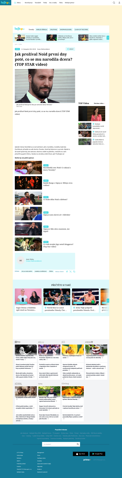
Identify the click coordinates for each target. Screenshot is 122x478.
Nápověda (39, 466)
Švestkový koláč (80, 438)
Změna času (64, 433)
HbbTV (18, 461)
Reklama (19, 458)
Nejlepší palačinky (68, 438)
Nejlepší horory (46, 433)
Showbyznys (28, 2)
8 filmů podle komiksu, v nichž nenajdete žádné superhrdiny (24, 407)
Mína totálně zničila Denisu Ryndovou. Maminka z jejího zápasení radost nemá (97, 38)
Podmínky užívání (21, 463)
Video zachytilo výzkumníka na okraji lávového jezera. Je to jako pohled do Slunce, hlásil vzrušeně (72, 375)
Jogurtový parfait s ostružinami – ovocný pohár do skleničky (95, 356)
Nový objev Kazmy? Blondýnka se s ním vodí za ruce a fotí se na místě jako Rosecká (49, 417)
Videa (61, 2)
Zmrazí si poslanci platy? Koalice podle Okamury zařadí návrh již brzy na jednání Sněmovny (25, 366)
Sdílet (71, 49)
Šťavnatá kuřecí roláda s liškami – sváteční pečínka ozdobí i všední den (95, 375)
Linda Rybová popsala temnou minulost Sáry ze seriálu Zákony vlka (99, 143)
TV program (56, 433)
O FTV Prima (20, 452)
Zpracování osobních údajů (44, 463)
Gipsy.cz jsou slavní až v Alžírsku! (56, 215)
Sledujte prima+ (69, 2)
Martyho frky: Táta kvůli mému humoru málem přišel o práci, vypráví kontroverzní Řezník (47, 399)
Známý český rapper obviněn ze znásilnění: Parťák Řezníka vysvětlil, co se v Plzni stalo (34, 38)
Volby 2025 (49, 436)
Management (40, 452)
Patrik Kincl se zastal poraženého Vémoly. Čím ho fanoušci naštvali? (56, 309)
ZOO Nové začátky (96, 433)
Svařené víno (57, 436)
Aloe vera (81, 436)
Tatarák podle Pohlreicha (70, 436)
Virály (45, 2)
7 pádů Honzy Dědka (38, 436)
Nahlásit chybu (20, 472)
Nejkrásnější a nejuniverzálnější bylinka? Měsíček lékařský (72, 398)
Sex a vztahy (53, 2)
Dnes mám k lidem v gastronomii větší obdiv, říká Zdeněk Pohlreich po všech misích (48, 375)
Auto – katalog (26, 436)
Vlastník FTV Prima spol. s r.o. (24, 469)
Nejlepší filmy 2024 (35, 433)
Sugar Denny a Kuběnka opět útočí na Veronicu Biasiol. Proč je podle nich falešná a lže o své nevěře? (26, 309)
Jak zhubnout (24, 433)
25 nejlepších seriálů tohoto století (26, 397)
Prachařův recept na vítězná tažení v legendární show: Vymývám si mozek (49, 366)
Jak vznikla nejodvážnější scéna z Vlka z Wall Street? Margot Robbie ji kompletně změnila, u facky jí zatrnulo (25, 417)
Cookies (19, 466)
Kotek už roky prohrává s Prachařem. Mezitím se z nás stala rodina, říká (49, 357)
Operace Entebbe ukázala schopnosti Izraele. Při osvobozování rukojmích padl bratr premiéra (72, 367)
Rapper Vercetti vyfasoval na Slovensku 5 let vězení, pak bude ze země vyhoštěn (49, 408)
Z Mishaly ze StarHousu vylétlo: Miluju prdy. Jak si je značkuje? (65, 37)
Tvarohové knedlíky (56, 438)
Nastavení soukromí (42, 472)
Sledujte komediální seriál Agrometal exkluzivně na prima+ (98, 128)
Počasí (76, 433)
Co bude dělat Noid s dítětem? (55, 199)
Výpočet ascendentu (43, 438)
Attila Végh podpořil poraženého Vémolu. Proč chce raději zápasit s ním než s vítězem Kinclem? (83, 309)
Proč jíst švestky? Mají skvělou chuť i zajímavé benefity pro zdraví (73, 407)
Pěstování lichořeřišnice (93, 436)
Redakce (39, 469)
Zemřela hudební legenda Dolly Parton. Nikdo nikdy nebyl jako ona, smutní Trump (26, 357)
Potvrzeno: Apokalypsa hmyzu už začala (72, 356)
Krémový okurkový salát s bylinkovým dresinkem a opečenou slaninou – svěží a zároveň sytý (96, 366)
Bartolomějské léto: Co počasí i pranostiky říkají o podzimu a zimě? (73, 416)
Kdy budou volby (85, 433)
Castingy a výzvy (41, 458)
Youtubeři (38, 2)
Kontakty (39, 461)
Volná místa (20, 455)
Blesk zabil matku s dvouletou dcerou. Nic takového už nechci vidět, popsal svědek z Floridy (24, 375)
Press (38, 455)
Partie (71, 433)
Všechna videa (99, 103)
